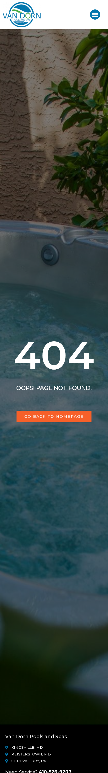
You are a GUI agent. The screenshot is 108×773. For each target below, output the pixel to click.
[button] (95, 14)
